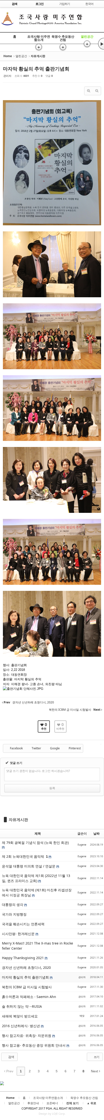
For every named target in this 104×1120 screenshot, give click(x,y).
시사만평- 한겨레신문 (19, 933)
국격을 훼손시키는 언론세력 (23, 924)
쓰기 (96, 1057)
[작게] (97, 91)
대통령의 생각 (13, 904)
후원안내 (33, 1103)
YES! (82, 1016)
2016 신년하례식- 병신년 (21, 1026)
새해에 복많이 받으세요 (20, 1016)
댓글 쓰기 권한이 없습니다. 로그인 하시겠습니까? (38, 771)
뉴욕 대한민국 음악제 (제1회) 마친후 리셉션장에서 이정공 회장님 (37, 892)
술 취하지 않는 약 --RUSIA (22, 1006)
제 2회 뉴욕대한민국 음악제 (23, 856)
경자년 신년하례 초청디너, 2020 (26, 967)
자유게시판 (18, 819)
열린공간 (87, 36)
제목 (38, 833)
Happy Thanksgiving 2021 (23, 957)
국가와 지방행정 (14, 914)
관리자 (7, 76)
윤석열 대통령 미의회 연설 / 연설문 (29, 866)
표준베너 (52, 1103)
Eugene (82, 844)
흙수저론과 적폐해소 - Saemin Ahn (29, 996)
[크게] (88, 91)
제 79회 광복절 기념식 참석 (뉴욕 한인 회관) (35, 842)
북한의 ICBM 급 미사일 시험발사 (27, 987)
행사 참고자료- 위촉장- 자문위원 (27, 1035)
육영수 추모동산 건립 (63, 38)
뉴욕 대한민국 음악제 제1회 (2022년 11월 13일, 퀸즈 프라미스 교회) (36, 878)
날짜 (96, 833)
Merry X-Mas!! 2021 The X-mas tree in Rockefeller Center (37, 946)
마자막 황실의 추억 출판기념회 (36, 68)
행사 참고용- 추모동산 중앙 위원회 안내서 (34, 1045)
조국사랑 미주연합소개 (38, 38)
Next (95, 1071)
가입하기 (64, 4)
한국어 (89, 4)
